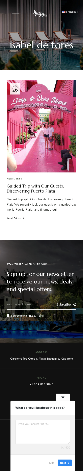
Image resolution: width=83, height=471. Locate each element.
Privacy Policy (36, 316)
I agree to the (27, 316)
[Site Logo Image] (40, 13)
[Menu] (15, 12)
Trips (19, 178)
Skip (51, 462)
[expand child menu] (78, 12)
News (10, 178)
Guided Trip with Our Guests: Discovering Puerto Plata (35, 189)
